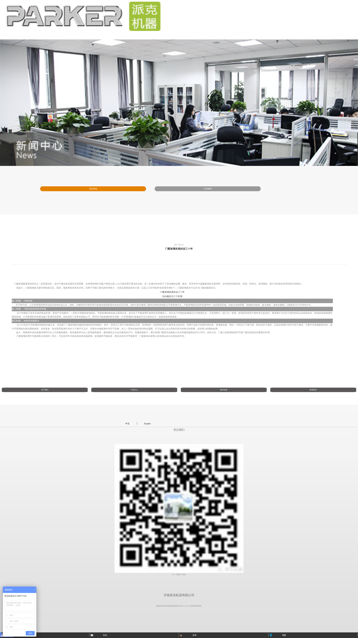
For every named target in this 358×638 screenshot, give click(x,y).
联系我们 (313, 390)
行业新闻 (208, 189)
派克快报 (93, 189)
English (147, 423)
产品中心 (134, 390)
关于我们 (44, 390)
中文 (127, 423)
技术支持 (223, 390)
